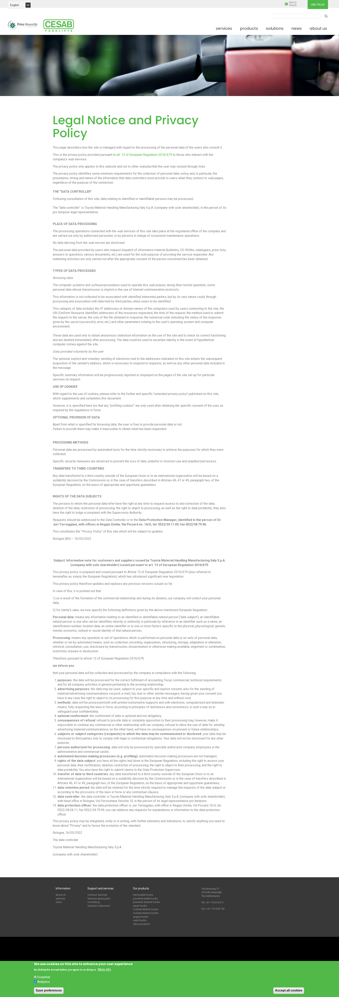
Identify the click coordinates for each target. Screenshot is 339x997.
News (296, 28)
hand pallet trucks (143, 894)
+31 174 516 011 (215, 902)
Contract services (97, 894)
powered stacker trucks (146, 902)
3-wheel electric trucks (145, 909)
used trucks (139, 920)
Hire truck (318, 4)
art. (119, 155)
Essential (43, 977)
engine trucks (140, 916)
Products (249, 28)
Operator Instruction (98, 905)
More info (104, 969)
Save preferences (49, 990)
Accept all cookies (288, 990)
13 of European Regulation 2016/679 (147, 155)
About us (318, 28)
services (60, 898)
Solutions (274, 28)
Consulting (93, 902)
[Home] (22, 25)
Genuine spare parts (98, 898)
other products (141, 924)
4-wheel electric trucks (145, 913)
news (59, 902)
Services (224, 28)
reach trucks (140, 905)
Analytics (43, 982)
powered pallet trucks (145, 898)
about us (61, 894)
